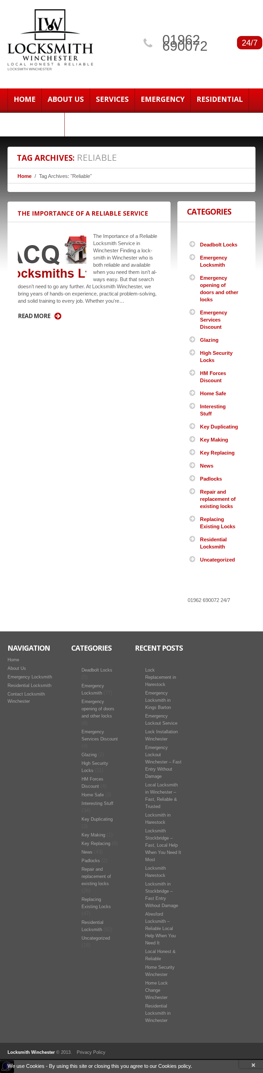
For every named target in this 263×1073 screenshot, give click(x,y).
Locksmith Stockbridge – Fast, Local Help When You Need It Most (163, 845)
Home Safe (213, 393)
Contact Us (36, 123)
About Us (66, 99)
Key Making (214, 440)
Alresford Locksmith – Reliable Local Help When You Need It (160, 928)
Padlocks (211, 479)
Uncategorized (217, 560)
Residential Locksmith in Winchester (158, 1013)
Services (112, 99)
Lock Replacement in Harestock (160, 677)
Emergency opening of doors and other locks (98, 709)
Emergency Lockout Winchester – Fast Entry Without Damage (163, 762)
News (206, 466)
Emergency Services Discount (213, 320)
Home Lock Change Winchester (156, 990)
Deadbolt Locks (218, 245)
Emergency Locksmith (30, 676)
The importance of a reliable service (82, 213)
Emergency (163, 99)
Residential (220, 99)
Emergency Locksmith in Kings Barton (158, 700)
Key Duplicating (219, 427)
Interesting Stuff (97, 803)
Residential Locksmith (29, 685)
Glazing (209, 340)
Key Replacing (217, 453)
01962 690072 (185, 43)
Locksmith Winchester (31, 1052)
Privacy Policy (91, 1052)
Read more (34, 316)
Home (25, 99)
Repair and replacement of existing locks (218, 499)
